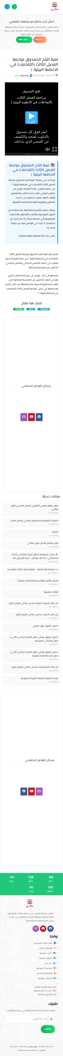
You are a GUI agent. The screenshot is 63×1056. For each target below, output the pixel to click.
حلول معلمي (32, 1046)
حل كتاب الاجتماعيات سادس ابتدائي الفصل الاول (34, 667)
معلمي (42, 1050)
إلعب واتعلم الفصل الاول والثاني (42, 543)
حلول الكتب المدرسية (43, 943)
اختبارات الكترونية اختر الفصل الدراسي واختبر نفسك (34, 521)
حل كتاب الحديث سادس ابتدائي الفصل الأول (37, 614)
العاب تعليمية (46, 953)
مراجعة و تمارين (46, 948)
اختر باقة (38, 39)
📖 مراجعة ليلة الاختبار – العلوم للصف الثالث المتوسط (32, 569)
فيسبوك (44, 309)
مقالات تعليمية (51, 592)
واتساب (18, 309)
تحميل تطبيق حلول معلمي (45, 626)
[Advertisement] (31, 350)
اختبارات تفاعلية (46, 958)
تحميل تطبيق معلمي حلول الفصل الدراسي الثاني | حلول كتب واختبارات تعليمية (34, 654)
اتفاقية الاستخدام (45, 973)
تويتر (31, 309)
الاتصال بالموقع (45, 978)
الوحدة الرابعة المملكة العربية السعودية (39, 678)
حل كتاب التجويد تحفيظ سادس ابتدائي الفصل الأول (33, 603)
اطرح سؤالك (14, 6)
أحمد (17, 76)
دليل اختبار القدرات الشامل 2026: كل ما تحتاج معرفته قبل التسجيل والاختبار (45, 991)
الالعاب (55, 532)
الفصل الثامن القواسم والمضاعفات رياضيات (37, 581)
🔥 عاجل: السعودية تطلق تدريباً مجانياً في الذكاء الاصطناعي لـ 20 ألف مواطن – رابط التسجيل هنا (34, 556)
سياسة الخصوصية (44, 968)
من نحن (48, 963)
